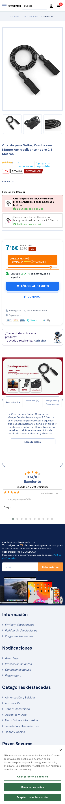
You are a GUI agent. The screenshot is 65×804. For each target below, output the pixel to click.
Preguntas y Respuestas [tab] (52, 402)
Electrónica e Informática (21, 720)
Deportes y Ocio (16, 715)
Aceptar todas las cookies (32, 797)
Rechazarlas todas (32, 787)
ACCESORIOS (31, 16)
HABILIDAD (49, 16)
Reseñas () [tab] (32, 400)
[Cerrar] (61, 750)
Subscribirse (50, 567)
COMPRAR (34, 297)
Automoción (13, 703)
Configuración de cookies (32, 776)
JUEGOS (14, 16)
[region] (32, 774)
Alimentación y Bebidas (20, 697)
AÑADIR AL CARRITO (35, 286)
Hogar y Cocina (15, 732)
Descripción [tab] (13, 402)
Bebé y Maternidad (17, 709)
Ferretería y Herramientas (22, 726)
